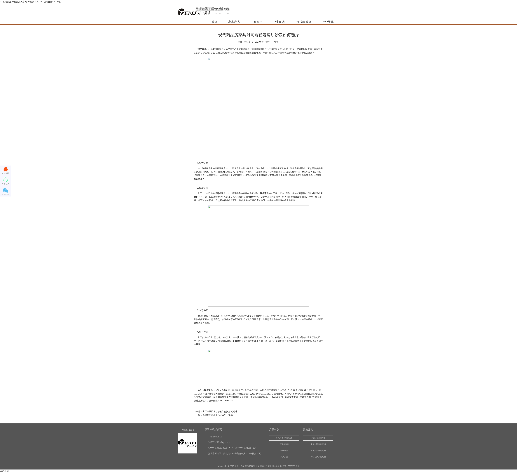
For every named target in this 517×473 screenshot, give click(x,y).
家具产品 (234, 22)
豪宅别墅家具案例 (318, 444)
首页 (214, 22)
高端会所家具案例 (318, 456)
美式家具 (284, 456)
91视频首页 (303, 22)
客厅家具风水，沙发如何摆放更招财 (219, 411)
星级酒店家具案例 (318, 450)
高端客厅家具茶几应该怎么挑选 (217, 414)
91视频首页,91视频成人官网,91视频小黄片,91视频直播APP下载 (30, 1)
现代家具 (264, 193)
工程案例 (257, 22)
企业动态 (279, 22)
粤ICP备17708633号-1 (289, 466)
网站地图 (275, 466)
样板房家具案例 (318, 438)
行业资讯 (328, 22)
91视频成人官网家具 (284, 438)
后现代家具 (284, 444)
